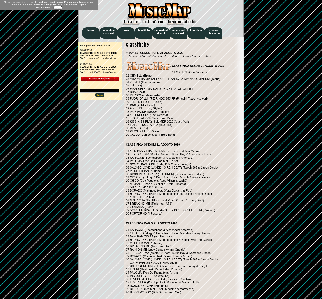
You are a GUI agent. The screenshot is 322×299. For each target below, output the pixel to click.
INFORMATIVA (43, 8)
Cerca (100, 95)
